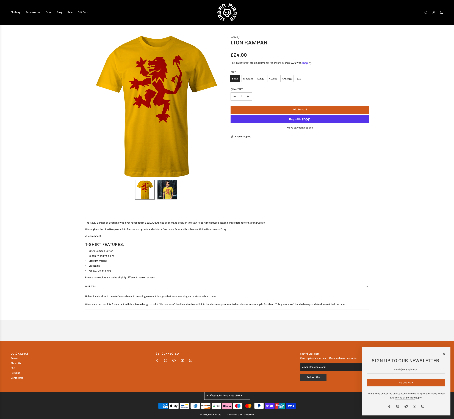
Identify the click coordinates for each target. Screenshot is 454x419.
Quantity (237, 89)
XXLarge (287, 78)
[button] (88, 106)
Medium (248, 78)
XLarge (273, 78)
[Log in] (434, 12)
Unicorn (211, 229)
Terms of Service (405, 397)
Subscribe (313, 377)
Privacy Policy (436, 393)
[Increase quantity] (248, 96)
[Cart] (441, 12)
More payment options (300, 127)
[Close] (444, 354)
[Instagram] (166, 360)
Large (260, 78)
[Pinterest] (174, 360)
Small (235, 78)
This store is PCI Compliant (240, 414)
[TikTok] (191, 360)
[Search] (426, 12)
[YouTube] (182, 360)
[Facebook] (157, 360)
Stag (223, 229)
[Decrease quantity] (235, 96)
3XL (299, 78)
